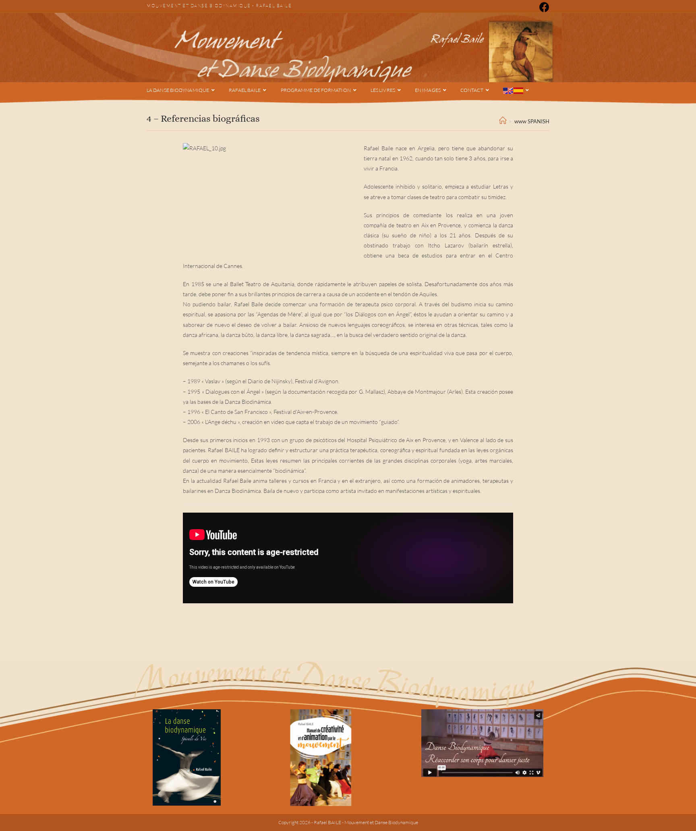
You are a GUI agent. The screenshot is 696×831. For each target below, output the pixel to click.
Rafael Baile (274, 5)
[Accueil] (502, 121)
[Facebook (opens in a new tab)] (542, 7)
